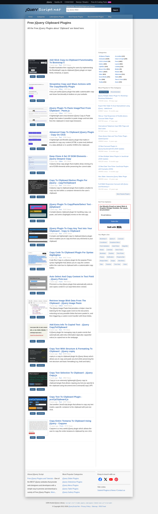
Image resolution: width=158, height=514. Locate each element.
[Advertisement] (60, 43)
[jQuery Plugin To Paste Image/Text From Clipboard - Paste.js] (37, 115)
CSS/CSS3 (69, 2)
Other (61, 89)
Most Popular (104, 92)
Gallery (101, 64)
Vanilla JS (58, 2)
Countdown (103, 242)
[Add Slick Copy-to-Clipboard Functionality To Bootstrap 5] (37, 67)
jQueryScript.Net (74, 506)
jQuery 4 (112, 239)
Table (116, 77)
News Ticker (119, 250)
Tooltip (101, 82)
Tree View (117, 264)
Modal (102, 250)
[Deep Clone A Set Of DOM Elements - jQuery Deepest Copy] (37, 163)
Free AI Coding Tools (101, 2)
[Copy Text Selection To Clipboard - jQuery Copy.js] (37, 379)
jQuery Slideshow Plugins (72, 482)
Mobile (117, 69)
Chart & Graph (119, 59)
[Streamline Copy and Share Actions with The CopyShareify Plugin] (37, 91)
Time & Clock (119, 79)
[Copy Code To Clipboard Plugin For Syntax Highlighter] (37, 259)
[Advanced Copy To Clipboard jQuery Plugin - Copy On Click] (37, 139)
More (53, 492)
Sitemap (94, 506)
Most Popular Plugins (76, 17)
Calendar (109, 250)
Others (101, 72)
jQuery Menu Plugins (70, 485)
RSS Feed (102, 506)
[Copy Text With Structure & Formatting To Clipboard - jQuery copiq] (37, 355)
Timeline (108, 264)
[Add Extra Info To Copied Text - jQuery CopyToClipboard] (37, 331)
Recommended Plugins (96, 17)
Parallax (111, 253)
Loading (117, 66)
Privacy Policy (86, 506)
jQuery (49, 2)
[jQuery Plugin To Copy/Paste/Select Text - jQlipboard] (37, 211)
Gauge (113, 260)
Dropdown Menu (115, 242)
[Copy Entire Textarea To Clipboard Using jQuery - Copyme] (37, 428)
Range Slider (104, 260)
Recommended (115, 92)
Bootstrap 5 (103, 239)
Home (30, 17)
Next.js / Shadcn (82, 2)
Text (60, 65)
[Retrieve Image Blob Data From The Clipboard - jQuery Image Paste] (37, 307)
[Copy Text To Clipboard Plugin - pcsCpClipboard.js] (37, 404)
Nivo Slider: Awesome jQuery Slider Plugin (112, 176)
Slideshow (118, 74)
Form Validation (104, 246)
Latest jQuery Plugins (56, 17)
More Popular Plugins (123, 194)
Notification (110, 257)
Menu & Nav (102, 69)
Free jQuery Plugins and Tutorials (44, 8)
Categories (41, 17)
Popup (102, 257)
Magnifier (125, 246)
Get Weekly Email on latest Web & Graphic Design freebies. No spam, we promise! (114, 208)
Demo (33, 76)
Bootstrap (103, 253)
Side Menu (121, 260)
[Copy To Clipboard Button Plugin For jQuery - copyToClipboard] (37, 187)
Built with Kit (114, 227)
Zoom (116, 82)
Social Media (103, 77)
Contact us (121, 490)
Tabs (101, 264)
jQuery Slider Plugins (70, 478)
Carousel (120, 239)
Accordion (118, 56)
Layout (117, 64)
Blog (109, 17)
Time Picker (120, 253)
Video (125, 264)
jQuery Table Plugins (70, 489)
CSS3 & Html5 (103, 61)
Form (61, 282)
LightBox (101, 66)
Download (41, 76)
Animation (102, 59)
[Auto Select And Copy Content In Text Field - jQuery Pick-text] (37, 283)
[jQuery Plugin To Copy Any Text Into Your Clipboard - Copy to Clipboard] (37, 235)
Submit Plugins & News (106, 490)
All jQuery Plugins (104, 56)
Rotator (117, 72)
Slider (100, 74)
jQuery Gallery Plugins (71, 492)
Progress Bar (120, 257)
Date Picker (115, 246)
